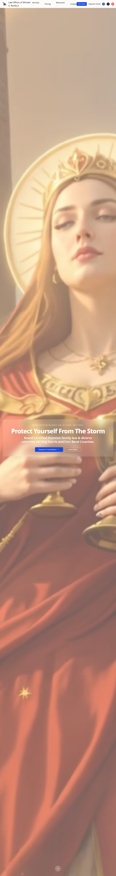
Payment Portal (94, 4)
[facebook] (103, 4)
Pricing (48, 4)
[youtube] (112, 4)
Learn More (73, 449)
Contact (73, 4)
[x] (108, 4)
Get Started (81, 4)
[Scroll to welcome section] (58, 868)
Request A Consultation (47, 449)
